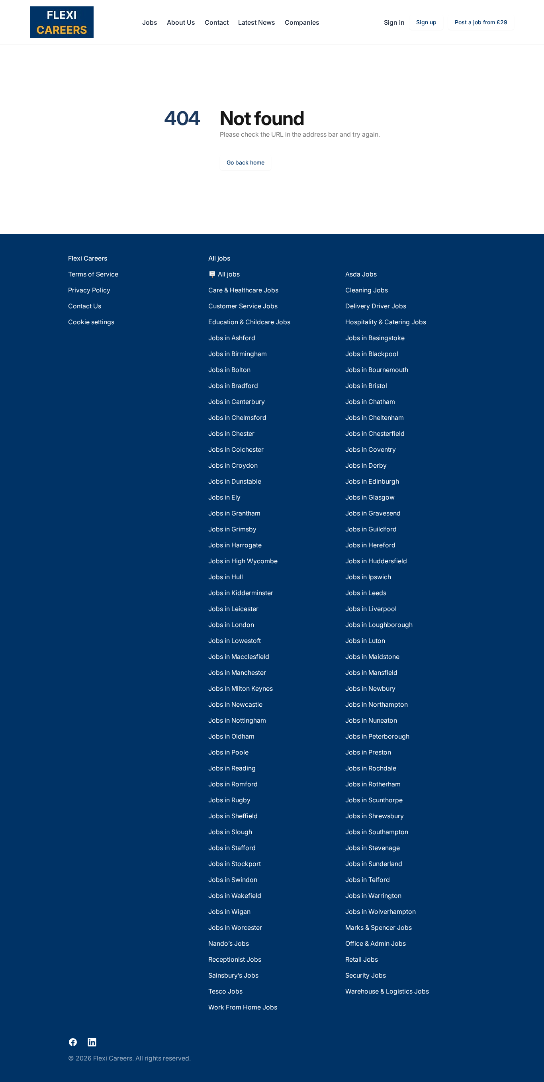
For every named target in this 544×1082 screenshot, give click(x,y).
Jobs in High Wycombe (243, 561)
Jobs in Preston (368, 752)
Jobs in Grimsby (232, 529)
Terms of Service (93, 274)
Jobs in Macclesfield (238, 657)
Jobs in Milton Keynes (240, 688)
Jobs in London (231, 625)
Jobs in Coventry (370, 449)
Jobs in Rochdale (370, 768)
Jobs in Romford (233, 784)
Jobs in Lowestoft (234, 641)
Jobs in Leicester (233, 609)
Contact (217, 22)
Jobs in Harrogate (235, 545)
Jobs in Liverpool (371, 609)
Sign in (394, 22)
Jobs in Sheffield (233, 816)
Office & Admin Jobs (375, 943)
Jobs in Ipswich (368, 577)
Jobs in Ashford (231, 338)
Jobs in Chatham (370, 402)
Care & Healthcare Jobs (243, 290)
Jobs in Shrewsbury (374, 816)
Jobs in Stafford (232, 848)
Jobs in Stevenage (372, 848)
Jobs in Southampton (376, 832)
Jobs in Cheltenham (374, 417)
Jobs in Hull (225, 577)
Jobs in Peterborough (377, 736)
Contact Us (84, 306)
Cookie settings (91, 322)
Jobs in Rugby (229, 800)
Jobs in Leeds (365, 593)
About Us (181, 22)
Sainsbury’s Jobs (233, 975)
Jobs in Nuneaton (371, 720)
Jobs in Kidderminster (240, 593)
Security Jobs (365, 975)
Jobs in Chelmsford (237, 417)
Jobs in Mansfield (371, 672)
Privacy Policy (89, 290)
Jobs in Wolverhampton (380, 911)
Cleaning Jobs (366, 290)
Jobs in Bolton (229, 370)
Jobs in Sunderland (373, 864)
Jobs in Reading (232, 768)
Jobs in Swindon (232, 880)
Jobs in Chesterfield (375, 433)
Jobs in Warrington (373, 896)
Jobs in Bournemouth (376, 370)
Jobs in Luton (365, 641)
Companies (302, 22)
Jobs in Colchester (236, 449)
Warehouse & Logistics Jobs (387, 991)
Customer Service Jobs (243, 306)
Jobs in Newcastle (235, 704)
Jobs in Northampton (376, 704)
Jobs (149, 22)
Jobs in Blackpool (371, 354)
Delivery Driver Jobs (375, 306)
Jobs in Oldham (231, 736)
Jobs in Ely (224, 497)
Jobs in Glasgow (370, 497)
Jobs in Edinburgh (372, 481)
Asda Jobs (361, 274)
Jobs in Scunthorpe (374, 800)
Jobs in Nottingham (237, 720)
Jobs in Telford (367, 880)
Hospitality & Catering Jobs (385, 322)
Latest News (256, 22)
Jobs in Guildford (371, 529)
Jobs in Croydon (233, 465)
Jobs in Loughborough (379, 625)
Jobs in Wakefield (234, 896)
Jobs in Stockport (234, 864)
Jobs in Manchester (237, 672)
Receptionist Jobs (234, 959)
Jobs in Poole (228, 752)
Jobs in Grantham (234, 513)
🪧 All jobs (224, 274)
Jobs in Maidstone (372, 657)
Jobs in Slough (230, 832)
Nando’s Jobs (228, 943)
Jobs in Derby (366, 465)
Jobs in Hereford (370, 545)
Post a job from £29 (481, 22)
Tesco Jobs (225, 991)
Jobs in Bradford (233, 386)
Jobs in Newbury (370, 688)
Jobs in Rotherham (373, 784)
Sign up (426, 22)
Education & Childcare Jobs (249, 322)
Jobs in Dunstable (234, 481)
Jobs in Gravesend (373, 513)
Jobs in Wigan (229, 911)
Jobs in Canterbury (236, 402)
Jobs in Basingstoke (375, 338)
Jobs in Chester (231, 433)
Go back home (245, 162)
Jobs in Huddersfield (376, 561)
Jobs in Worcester (235, 927)
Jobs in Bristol (366, 386)
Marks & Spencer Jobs (378, 927)
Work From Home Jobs (242, 1007)
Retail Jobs (361, 959)
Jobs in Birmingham (237, 354)
